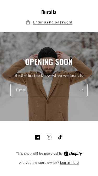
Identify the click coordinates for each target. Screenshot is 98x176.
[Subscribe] (81, 90)
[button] (49, 22)
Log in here (69, 163)
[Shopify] (73, 153)
